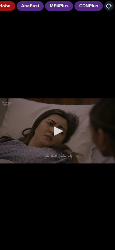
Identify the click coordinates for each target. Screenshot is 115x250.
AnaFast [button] (30, 5)
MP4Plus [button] (59, 5)
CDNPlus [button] (88, 5)
